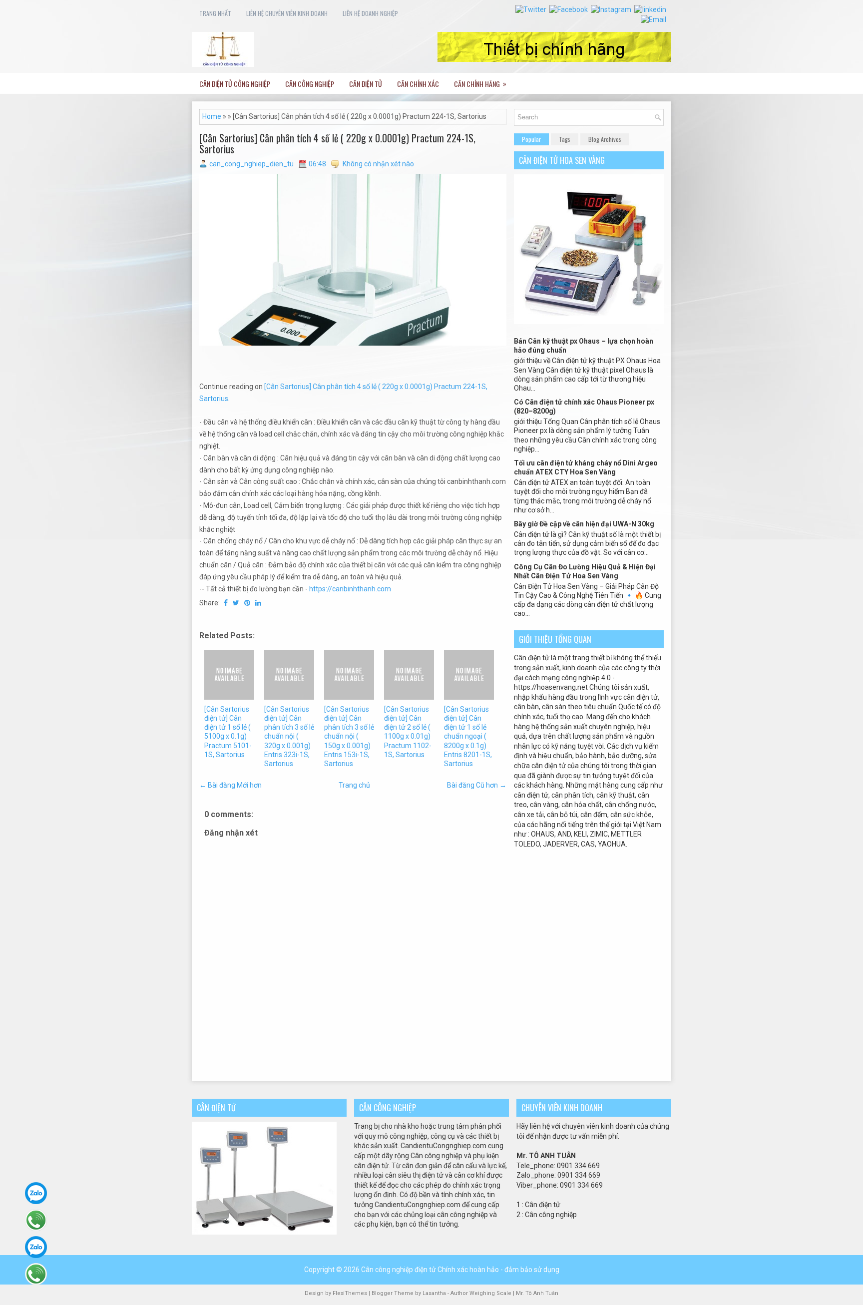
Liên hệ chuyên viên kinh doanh (287, 13)
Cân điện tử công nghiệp (234, 83)
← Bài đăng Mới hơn (230, 785)
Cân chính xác (418, 83)
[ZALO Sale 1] (36, 1193)
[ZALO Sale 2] (36, 1247)
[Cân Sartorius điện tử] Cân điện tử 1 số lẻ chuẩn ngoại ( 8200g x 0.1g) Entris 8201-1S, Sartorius (468, 736)
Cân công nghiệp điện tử (398, 1270)
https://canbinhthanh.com (350, 589)
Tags (564, 139)
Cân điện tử (365, 83)
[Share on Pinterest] (247, 603)
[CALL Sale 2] (36, 1274)
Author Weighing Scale (481, 1293)
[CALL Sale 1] (36, 1220)
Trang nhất (215, 13)
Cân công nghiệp (309, 83)
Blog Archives (604, 139)
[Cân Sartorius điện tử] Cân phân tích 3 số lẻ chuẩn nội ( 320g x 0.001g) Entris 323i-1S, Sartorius (289, 736)
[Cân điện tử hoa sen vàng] (589, 322)
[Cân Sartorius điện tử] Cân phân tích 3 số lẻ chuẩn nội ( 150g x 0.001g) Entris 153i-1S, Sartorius (349, 736)
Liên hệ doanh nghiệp (370, 13)
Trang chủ (354, 785)
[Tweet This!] (236, 603)
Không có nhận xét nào (378, 164)
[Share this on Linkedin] (258, 603)
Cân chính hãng (480, 83)
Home (211, 116)
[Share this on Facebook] (225, 603)
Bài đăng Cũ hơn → (476, 785)
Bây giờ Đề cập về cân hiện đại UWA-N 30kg (584, 524)
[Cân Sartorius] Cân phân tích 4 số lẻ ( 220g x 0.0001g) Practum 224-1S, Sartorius (337, 143)
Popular (531, 139)
